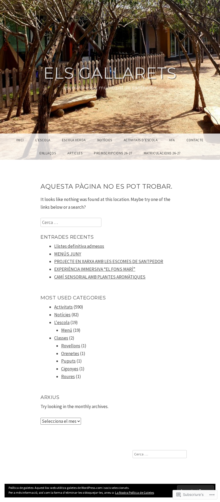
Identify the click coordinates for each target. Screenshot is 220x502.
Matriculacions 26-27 (162, 153)
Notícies (104, 140)
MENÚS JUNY (67, 254)
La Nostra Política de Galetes (134, 492)
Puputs (68, 361)
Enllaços (47, 153)
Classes (61, 338)
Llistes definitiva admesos (79, 246)
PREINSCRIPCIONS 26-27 (113, 153)
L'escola (61, 322)
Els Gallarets (110, 73)
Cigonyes (69, 369)
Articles (74, 153)
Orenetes (70, 353)
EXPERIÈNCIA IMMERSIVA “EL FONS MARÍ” (94, 269)
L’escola (42, 140)
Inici (20, 140)
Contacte (195, 140)
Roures (68, 376)
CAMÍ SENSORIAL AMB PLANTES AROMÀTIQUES (99, 277)
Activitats (63, 307)
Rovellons (70, 346)
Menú (66, 330)
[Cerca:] (71, 222)
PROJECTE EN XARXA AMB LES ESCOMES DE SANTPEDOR (108, 261)
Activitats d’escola (141, 140)
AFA (172, 140)
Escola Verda (74, 140)
